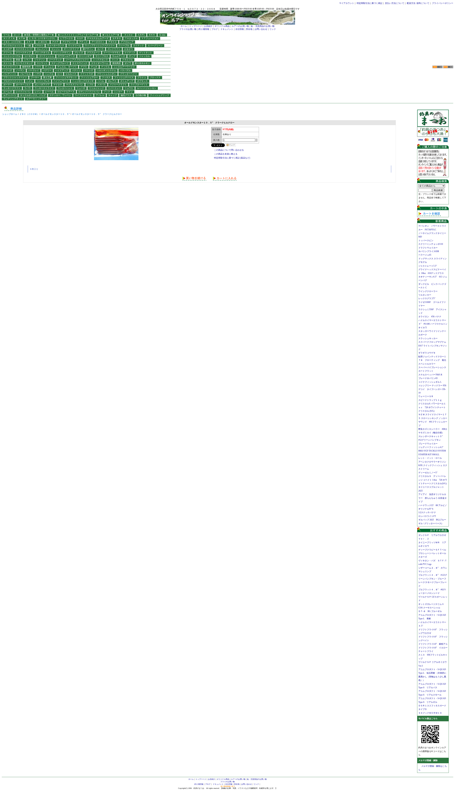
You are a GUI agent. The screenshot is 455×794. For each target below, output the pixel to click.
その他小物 (140, 95)
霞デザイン (88, 49)
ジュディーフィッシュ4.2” (430, 447)
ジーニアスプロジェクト (77, 59)
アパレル (100, 95)
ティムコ (49, 67)
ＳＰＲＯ (116, 38)
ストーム (7, 63)
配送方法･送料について (418, 3)
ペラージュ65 (424, 255)
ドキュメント (226, 29)
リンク (272, 29)
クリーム (7, 52)
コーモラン (29, 56)
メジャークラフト (118, 84)
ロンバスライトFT (427, 516)
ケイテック (130, 52)
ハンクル (49, 74)
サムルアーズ (118, 56)
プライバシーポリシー (442, 3)
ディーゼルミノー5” (429, 472)
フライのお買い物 (187, 29)
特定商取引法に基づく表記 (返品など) (232, 158)
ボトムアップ (126, 81)
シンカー (118, 91)
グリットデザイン (62, 52)
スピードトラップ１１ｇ (431, 400)
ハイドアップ (61, 70)
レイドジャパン (23, 91)
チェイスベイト (10, 67)
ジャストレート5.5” (427, 266)
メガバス (101, 84)
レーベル (49, 91)
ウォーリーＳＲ (426, 396)
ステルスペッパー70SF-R (430, 374)
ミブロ (90, 84)
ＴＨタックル (131, 38)
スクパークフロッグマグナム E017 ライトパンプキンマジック (433, 346)
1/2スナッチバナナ (427, 512)
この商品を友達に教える (225, 154)
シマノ (27, 59)
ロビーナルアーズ (65, 91)
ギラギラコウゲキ (428, 353)
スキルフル (127, 59)
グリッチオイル (42, 52)
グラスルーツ (93, 52)
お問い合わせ (261, 29)
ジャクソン (39, 59)
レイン (38, 91)
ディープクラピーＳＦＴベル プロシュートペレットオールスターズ (433, 553)
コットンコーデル (11, 56)
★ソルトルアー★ (110, 35)
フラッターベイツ (128, 74)
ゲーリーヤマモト (112, 52)
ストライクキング (24, 63)
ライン (129, 91)
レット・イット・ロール (430, 458)
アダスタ (112, 42)
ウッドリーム (74, 45)
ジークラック (55, 59)
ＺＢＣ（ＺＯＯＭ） (13, 42)
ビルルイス (71, 74)
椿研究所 (26, 67)
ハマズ (38, 74)
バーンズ (88, 70)
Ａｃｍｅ (129, 35)
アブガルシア (127, 42)
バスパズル (125, 70)
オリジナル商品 (222, 26)
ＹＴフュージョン (150, 38)
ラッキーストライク (44, 88)
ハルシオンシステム (106, 70)
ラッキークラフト (11, 88)
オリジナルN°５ (426, 509)
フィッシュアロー (89, 77)
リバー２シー (114, 88)
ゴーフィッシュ (46, 56)
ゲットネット (145, 52)
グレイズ (78, 52)
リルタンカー (424, 295)
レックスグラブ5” (427, 298)
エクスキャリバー (24, 49)
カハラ (100, 49)
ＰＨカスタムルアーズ (97, 38)
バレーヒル (25, 74)
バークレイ (33, 70)
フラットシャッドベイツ (15, 77)
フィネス (106, 77)
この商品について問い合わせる (229, 150)
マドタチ (57, 84)
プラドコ (141, 77)
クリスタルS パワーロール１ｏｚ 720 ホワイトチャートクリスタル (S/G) (432, 407)
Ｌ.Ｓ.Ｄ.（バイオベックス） (42, 38)
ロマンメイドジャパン (89, 91)
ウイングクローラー (428, 291)
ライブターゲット (139, 84)
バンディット (9, 74)
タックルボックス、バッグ (33, 95)
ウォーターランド (55, 45)
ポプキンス (142, 81)
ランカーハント (65, 88)
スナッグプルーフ (59, 63)
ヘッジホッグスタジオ (83, 81)
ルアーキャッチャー (36, 99)
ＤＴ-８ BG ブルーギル (430, 611)
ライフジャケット (83, 95)
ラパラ (27, 88)
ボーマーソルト (23, 84)
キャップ (112, 95)
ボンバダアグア (42, 84)
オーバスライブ (71, 49)
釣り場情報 (204, 29)
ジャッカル (144, 56)
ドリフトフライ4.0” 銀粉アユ (433, 644)
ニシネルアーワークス (124, 67)
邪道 (18, 59)
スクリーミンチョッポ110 (430, 244)
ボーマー (7, 84)
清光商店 (116, 63)
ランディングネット (13, 99)
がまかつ (128, 49)
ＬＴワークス (66, 38)
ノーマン (20, 70)
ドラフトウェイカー (428, 248)
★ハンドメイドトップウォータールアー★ (78, 35)
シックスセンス (100, 59)
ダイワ (128, 63)
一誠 (28, 45)
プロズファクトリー (13, 81)
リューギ (81, 88)
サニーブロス (101, 56)
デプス (84, 67)
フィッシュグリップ (159, 95)
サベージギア (85, 56)
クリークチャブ (23, 52)
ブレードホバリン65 (428, 378)
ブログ (214, 29)
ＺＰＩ (29, 42)
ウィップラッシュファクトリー (100, 45)
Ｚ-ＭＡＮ (43, 42)
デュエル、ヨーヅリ (67, 67)
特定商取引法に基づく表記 (369, 3)
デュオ (94, 67)
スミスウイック (79, 63)
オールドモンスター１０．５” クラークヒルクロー (97, 114)
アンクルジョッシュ (13, 45)
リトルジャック (96, 88)
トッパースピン (425, 240)
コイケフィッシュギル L (429, 382)
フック (107, 91)
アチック (83, 42)
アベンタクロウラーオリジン (433, 462)
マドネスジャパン (74, 84)
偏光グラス (126, 95)
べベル (101, 81)
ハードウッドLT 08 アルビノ (432, 505)
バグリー (47, 70)
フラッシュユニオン (106, 74)
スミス (115, 59)
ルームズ (7, 91)
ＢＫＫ (152, 35)
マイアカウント (346, 3)
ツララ (38, 67)
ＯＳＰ (80, 38)
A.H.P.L (141, 35)
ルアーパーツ (9, 95)
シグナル (7, 59)
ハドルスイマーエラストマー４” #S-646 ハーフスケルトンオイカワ (432, 324)
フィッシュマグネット (66, 77)
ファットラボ (86, 74)
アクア (55, 42)
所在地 (249, 29)
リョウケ (129, 88)
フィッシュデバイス (123, 77)
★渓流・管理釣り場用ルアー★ (39, 35)
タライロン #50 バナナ (429, 316)
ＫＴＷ (22, 38)
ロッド (17, 35)
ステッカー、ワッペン (60, 95)
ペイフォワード (60, 81)
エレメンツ (42, 49)
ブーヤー (35, 77)
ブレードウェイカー (428, 443)
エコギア (7, 49)
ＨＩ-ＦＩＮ (9, 38)
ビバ (59, 74)
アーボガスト (98, 42)
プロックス (155, 77)
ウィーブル (124, 45)
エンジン (55, 49)
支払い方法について (394, 3)
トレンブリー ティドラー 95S (432, 385)
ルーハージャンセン (146, 88)
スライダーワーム (99, 63)
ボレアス (112, 81)
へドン (29, 81)
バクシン (76, 70)
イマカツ (39, 45)
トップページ (195, 26)
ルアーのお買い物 (240, 26)
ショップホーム (9, 114)
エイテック (138, 45)
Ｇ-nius (162, 35)
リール (6, 35)
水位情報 (239, 29)
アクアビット (68, 42)
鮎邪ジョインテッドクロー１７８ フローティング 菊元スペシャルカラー (432, 360)
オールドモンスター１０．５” (55, 114)
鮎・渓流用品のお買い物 (262, 26)
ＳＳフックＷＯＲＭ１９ (430, 713)
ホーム (184, 26)
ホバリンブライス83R (428, 251)
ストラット (42, 63)
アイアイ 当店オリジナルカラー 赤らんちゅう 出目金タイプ (432, 498)
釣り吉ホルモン (142, 63)
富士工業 (47, 77)
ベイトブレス (43, 81)
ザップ (132, 56)
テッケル (105, 67)
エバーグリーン (155, 45)
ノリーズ (7, 70)
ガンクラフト (114, 49)
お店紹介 (208, 26)
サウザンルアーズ (66, 56)
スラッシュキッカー (428, 338)
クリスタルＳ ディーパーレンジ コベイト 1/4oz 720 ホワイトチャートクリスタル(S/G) (432, 480)
